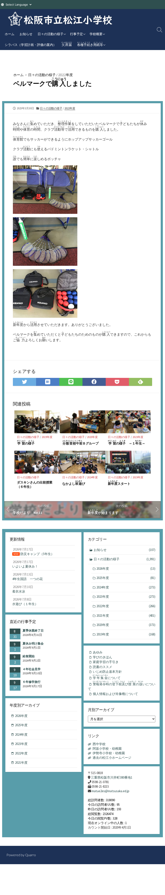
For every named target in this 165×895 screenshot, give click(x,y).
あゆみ (97, 652)
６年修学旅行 (32, 682)
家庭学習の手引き (106, 662)
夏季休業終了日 (33, 630)
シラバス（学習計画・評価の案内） (30, 45)
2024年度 (92, 477)
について (107, 677)
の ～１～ (126, 442)
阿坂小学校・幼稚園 (107, 748)
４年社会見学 (32, 669)
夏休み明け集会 (33, 643)
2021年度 (125, 615)
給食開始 (29, 656)
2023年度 (138, 437)
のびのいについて (121, 686)
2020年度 (92, 437)
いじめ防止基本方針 (107, 672)
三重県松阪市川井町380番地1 (111, 777)
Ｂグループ (80, 442)
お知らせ (26, 34)
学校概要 (96, 34)
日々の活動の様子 (50, 34)
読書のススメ (102, 667)
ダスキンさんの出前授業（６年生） (34, 484)
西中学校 (99, 744)
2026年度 (125, 568)
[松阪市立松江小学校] (60, 18)
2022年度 (65, 75)
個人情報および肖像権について (115, 694)
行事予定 (76, 34)
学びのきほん (102, 657)
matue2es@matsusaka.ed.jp (110, 791)
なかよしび (73, 482)
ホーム (9, 34)
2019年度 (47, 437)
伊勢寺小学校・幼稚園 (109, 753)
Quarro (30, 855)
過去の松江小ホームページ (112, 758)
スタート (119, 482)
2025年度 (125, 578)
